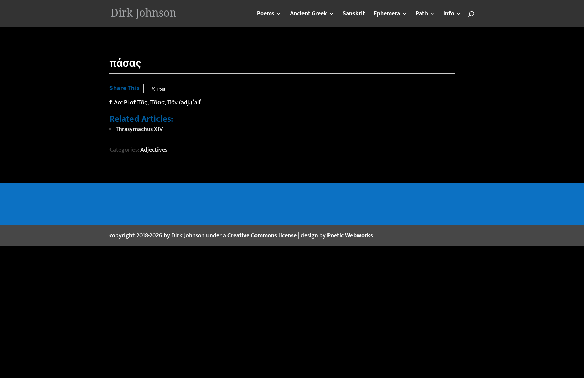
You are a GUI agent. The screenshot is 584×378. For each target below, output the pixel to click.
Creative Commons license (262, 235)
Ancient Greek (308, 15)
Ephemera (387, 15)
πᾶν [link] (172, 102)
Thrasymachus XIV (139, 129)
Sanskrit (354, 15)
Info (448, 15)
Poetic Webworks (350, 235)
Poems (265, 15)
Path (422, 15)
